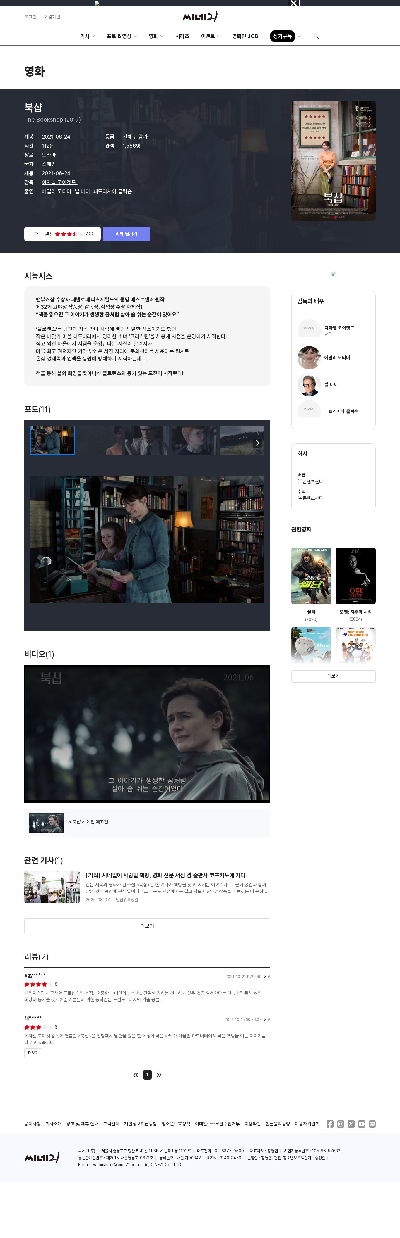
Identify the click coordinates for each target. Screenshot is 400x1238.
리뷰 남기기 (126, 233)
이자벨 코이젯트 (60, 182)
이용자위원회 (307, 1124)
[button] (257, 443)
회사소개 (53, 1124)
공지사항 (32, 1124)
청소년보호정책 (176, 1124)
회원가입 (52, 16)
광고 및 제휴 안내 (82, 1124)
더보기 (147, 926)
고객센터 (111, 1124)
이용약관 (253, 1124)
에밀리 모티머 (57, 191)
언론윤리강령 (278, 1124)
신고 (267, 976)
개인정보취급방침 (140, 1124)
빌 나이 (83, 191)
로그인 (30, 16)
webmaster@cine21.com (116, 1164)
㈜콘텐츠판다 (310, 481)
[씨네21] (200, 16)
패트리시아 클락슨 (112, 191)
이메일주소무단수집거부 (217, 1124)
